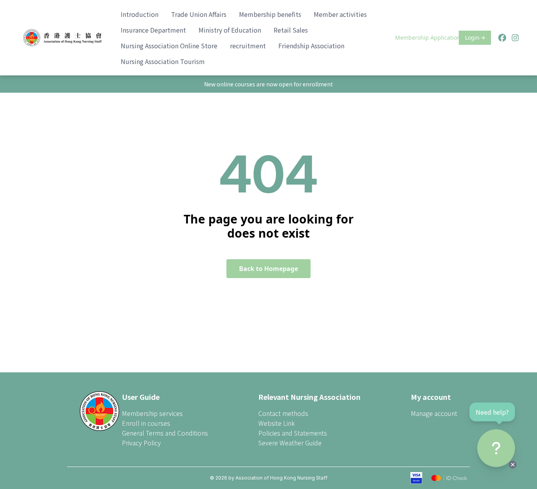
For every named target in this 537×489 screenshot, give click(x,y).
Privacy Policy (141, 442)
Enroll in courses (146, 423)
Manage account (434, 413)
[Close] (513, 465)
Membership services (152, 413)
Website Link (276, 423)
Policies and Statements (292, 433)
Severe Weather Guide (290, 442)
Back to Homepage (268, 268)
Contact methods (283, 413)
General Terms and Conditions (165, 433)
